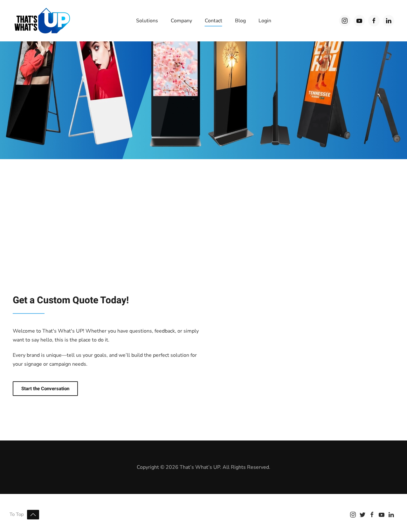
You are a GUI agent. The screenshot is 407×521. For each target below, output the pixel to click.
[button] (33, 514)
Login (265, 20)
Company (181, 20)
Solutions (147, 20)
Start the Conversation (45, 388)
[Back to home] (42, 20)
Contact (213, 20)
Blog (240, 20)
